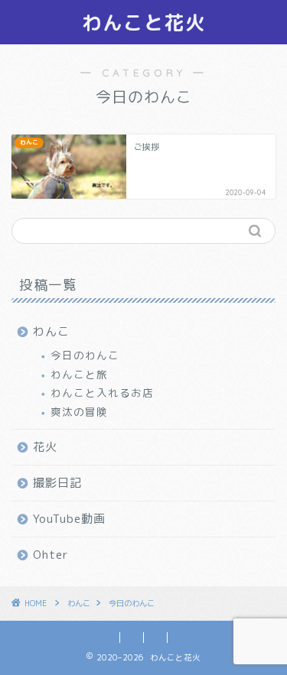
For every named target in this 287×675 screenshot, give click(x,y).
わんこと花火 (144, 22)
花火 (45, 447)
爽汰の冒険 (79, 411)
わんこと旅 (79, 374)
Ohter (51, 555)
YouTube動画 (69, 519)
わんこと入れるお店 (102, 392)
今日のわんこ (85, 355)
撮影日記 (57, 483)
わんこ (51, 331)
